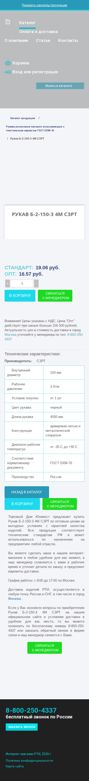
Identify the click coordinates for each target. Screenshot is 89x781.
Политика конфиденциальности (29, 760)
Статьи (43, 40)
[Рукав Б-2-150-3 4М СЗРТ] (44, 179)
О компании (16, 40)
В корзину (20, 295)
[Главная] (8, 21)
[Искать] (39, 86)
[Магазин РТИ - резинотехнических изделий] (44, 741)
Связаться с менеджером (55, 296)
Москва (15, 598)
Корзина (21, 63)
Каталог (27, 22)
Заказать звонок (21, 727)
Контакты (68, 40)
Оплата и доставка (38, 31)
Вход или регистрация (35, 71)
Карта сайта (15, 766)
